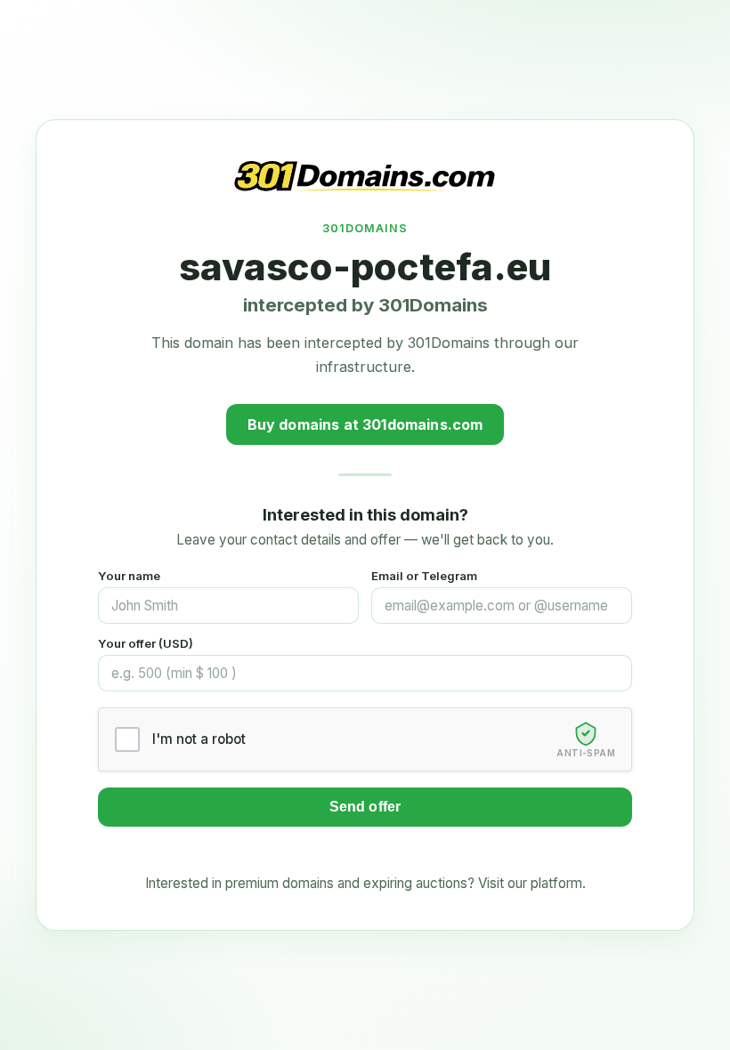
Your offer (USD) (145, 643)
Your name (129, 576)
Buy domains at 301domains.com (365, 424)
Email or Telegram (424, 576)
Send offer (365, 806)
